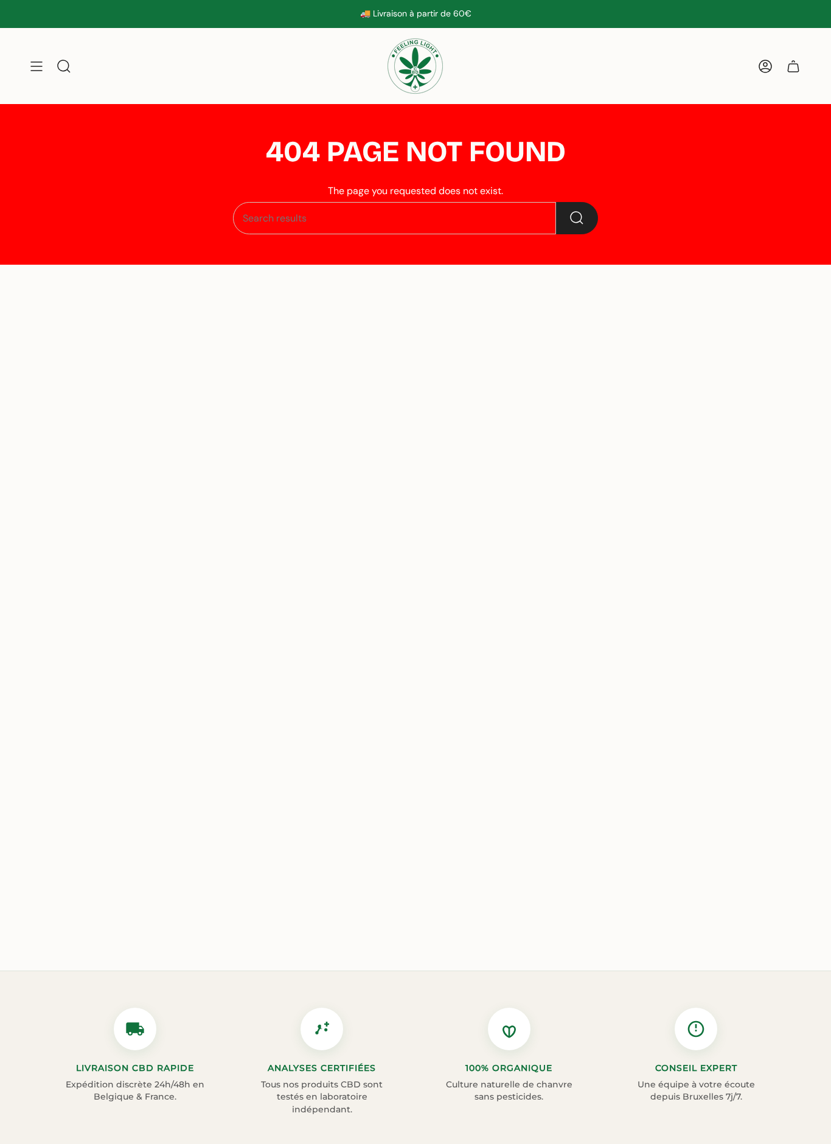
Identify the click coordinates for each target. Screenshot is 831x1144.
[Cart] (793, 66)
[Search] (577, 218)
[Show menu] (36, 66)
